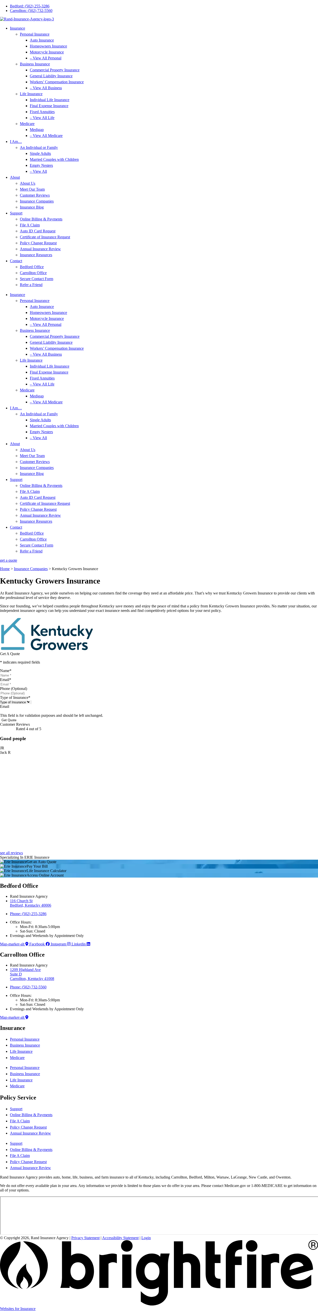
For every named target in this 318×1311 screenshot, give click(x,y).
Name (5, 671)
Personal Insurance (34, 34)
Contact (16, 261)
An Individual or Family (39, 147)
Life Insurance (31, 94)
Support (16, 213)
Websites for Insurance (18, 1309)
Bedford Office (32, 267)
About (15, 177)
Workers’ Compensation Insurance (57, 82)
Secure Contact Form (36, 279)
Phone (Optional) (13, 688)
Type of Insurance (15, 697)
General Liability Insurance (51, 76)
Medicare (27, 124)
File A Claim (30, 225)
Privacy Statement (85, 1238)
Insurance (17, 28)
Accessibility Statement (120, 1238)
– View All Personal (45, 58)
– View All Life (42, 118)
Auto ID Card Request (37, 231)
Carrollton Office (33, 273)
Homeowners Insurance (48, 46)
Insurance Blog (32, 207)
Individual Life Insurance (49, 100)
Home (5, 569)
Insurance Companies (37, 201)
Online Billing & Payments (41, 219)
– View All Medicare (46, 135)
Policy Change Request (38, 243)
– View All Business (46, 88)
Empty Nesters (41, 165)
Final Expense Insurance (49, 106)
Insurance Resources (36, 255)
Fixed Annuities (42, 112)
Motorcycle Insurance (47, 52)
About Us (27, 183)
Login (146, 1238)
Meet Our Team (32, 189)
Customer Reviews (35, 195)
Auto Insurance (42, 40)
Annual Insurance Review (40, 249)
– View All (38, 171)
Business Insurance (35, 64)
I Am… (16, 141)
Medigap (37, 129)
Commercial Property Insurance (55, 70)
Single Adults (40, 153)
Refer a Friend (31, 285)
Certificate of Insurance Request (45, 237)
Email (5, 679)
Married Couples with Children (54, 159)
